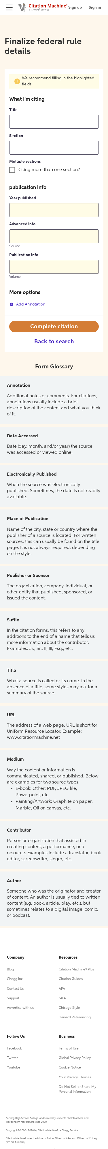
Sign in (95, 7)
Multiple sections (25, 162)
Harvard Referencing (75, 1017)
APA (62, 989)
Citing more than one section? (49, 170)
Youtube (13, 1067)
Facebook (14, 1048)
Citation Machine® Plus (76, 969)
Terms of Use (69, 1048)
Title (13, 110)
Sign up (75, 7)
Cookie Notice (70, 1067)
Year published (22, 198)
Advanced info (22, 224)
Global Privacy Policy (75, 1058)
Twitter (12, 1058)
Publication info (23, 255)
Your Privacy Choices (75, 1077)
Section (16, 136)
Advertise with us (20, 1008)
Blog (10, 969)
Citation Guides (71, 979)
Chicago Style (69, 1008)
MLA (62, 998)
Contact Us (15, 989)
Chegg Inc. (15, 979)
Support (13, 998)
